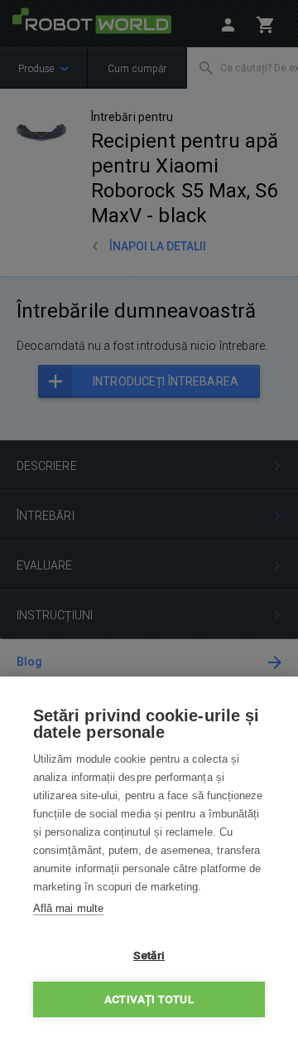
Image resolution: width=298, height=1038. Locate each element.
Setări (149, 955)
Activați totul (149, 999)
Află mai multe (68, 908)
